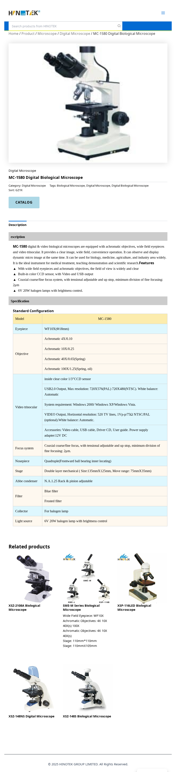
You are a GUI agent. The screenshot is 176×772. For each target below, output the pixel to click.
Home (13, 33)
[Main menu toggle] (163, 12)
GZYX (19, 190)
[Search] (119, 26)
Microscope (47, 33)
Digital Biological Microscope (130, 185)
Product (28, 33)
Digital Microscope (75, 33)
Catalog (24, 202)
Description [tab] (18, 225)
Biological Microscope (71, 185)
